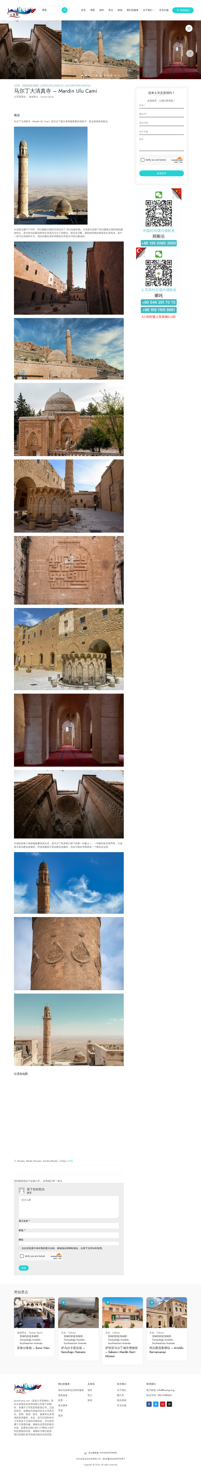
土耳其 (17, 85)
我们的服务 (132, 10)
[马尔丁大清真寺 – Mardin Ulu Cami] (100, 49)
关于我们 (147, 10)
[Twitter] (155, 1404)
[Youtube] (162, 1404)
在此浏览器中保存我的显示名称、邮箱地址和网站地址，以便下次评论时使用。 (63, 1248)
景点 (110, 10)
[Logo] (21, 11)
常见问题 (164, 10)
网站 (21, 1239)
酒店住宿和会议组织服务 (71, 1390)
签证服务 (63, 1405)
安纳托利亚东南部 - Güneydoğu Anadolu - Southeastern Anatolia (56, 85)
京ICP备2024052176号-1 (114, 1458)
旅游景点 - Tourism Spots (41, 96)
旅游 (120, 10)
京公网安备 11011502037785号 (102, 1452)
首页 (83, 10)
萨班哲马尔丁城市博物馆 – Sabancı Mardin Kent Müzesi (121, 1352)
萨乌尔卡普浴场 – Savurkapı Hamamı (73, 1350)
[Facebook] (149, 1404)
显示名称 (24, 1221)
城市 (101, 10)
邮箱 (22, 1230)
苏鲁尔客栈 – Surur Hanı (33, 1348)
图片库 (120, 1395)
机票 (60, 1400)
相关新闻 (121, 1400)
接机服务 (63, 1395)
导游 (60, 1410)
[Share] (188, 28)
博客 (92, 10)
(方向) (70, 1161)
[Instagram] (169, 1404)
